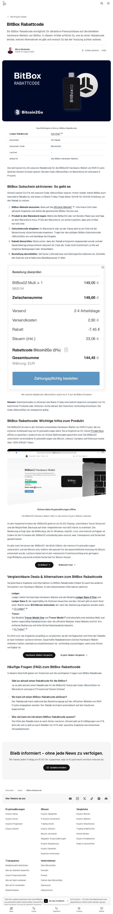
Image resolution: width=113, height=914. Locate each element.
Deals (20, 790)
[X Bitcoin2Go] (84, 798)
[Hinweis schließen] (68, 901)
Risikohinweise (12, 890)
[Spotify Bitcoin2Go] (99, 798)
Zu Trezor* (19, 629)
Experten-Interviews (50, 853)
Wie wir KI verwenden (15, 885)
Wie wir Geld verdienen (16, 880)
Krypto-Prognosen (14, 824)
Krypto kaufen (12, 829)
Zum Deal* (55, 134)
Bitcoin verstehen (49, 834)
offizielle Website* (63, 207)
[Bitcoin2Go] (4, 3)
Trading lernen (47, 824)
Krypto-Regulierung (50, 844)
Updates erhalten (58, 768)
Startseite (10, 790)
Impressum (46, 885)
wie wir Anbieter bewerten (30, 905)
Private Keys (97, 431)
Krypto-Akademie (49, 814)
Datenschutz (47, 890)
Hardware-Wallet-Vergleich (39, 655)
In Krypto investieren (50, 819)
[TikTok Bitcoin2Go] (91, 798)
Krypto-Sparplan (48, 848)
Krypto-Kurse (12, 819)
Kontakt (44, 870)
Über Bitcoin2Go (48, 865)
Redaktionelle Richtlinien (17, 865)
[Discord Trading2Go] (106, 798)
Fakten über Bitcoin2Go (51, 880)
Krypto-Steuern (48, 829)
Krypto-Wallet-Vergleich (73, 655)
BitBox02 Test (66, 565)
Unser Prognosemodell (16, 875)
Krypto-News (12, 814)
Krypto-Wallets (83, 819)
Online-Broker (82, 834)
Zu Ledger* (19, 609)
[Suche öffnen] (101, 3)
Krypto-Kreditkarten (85, 839)
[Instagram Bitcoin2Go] (77, 798)
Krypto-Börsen (83, 814)
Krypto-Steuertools (85, 824)
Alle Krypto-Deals (18, 17)
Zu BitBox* (43, 565)
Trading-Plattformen (85, 829)
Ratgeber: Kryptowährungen (53, 839)
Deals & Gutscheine (85, 844)
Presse (44, 875)
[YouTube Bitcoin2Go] (70, 798)
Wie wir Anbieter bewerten (17, 870)
